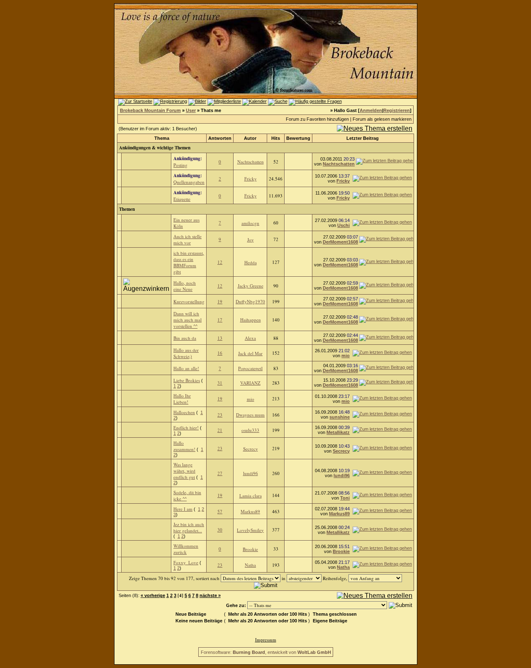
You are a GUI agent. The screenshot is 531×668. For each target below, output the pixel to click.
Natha (250, 565)
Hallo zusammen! (184, 446)
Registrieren (396, 110)
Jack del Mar (250, 353)
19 (219, 301)
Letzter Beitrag (362, 138)
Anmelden (371, 110)
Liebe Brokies (186, 380)
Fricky (250, 179)
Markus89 (250, 511)
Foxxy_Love (185, 562)
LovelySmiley (250, 530)
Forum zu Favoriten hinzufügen (317, 119)
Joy (250, 239)
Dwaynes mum (250, 415)
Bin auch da (184, 338)
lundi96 (250, 473)
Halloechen (184, 412)
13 (219, 338)
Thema (161, 138)
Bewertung (298, 138)
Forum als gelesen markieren (382, 119)
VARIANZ (250, 383)
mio (345, 355)
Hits (275, 138)
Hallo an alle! (186, 368)
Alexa (250, 338)
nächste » (210, 595)
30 (219, 530)
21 (219, 430)
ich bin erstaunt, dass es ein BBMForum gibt (188, 262)
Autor (250, 138)
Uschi (343, 225)
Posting (180, 165)
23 (219, 415)
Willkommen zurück (185, 549)
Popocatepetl (250, 368)
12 (219, 262)
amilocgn (250, 223)
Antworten (219, 138)
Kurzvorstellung (189, 301)
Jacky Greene (250, 286)
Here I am (182, 509)
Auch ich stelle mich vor (187, 239)
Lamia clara (250, 495)
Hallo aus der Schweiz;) (186, 353)
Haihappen (250, 320)
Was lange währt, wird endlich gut (184, 470)
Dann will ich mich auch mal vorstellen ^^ (187, 319)
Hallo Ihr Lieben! (182, 399)
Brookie (250, 549)
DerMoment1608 (340, 241)
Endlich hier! (186, 427)
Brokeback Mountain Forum (150, 110)
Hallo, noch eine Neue (184, 286)
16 (219, 353)
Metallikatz (338, 432)
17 (219, 320)
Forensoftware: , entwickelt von (266, 652)
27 (219, 473)
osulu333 (250, 430)
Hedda (250, 262)
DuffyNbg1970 (250, 301)
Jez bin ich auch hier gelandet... (188, 527)
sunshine (339, 416)
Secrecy (250, 449)
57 (219, 511)
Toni (345, 497)
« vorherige (153, 595)
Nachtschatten (250, 161)
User (191, 110)
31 (219, 383)
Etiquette (181, 199)
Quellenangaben (189, 182)
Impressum (265, 639)
